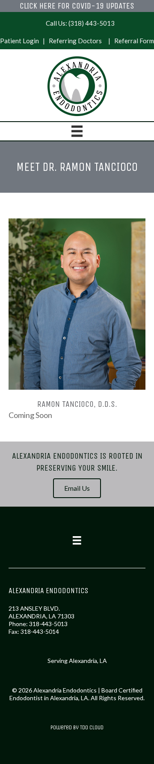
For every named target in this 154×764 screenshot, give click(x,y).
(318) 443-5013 (91, 23)
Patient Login (19, 41)
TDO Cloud (92, 727)
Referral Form (134, 41)
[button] (77, 488)
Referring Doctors (75, 41)
